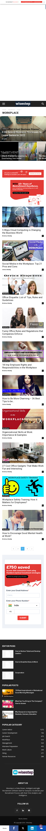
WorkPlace (11, 110)
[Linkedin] (23, 810)
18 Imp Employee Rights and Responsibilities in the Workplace (19, 366)
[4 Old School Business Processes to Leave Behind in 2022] (23, 128)
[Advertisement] (23, 28)
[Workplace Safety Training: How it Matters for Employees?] (23, 486)
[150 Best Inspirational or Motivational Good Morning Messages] (7, 693)
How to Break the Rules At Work (26, 662)
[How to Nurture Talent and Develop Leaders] (7, 654)
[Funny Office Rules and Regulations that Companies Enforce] (23, 318)
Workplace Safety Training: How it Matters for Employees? (19, 501)
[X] (23, 828)
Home (4, 110)
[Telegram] (29, 810)
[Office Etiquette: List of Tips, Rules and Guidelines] (23, 284)
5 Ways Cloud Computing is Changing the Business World (21, 231)
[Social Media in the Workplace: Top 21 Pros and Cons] (23, 250)
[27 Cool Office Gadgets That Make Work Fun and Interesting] (23, 452)
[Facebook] (17, 810)
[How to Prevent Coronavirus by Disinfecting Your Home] (18, 155)
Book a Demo (23, 819)
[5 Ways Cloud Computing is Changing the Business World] (23, 203)
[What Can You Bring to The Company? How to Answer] (7, 704)
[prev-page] (13, 549)
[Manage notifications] (41, 826)
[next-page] (32, 549)
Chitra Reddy (6, 269)
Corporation (19, 673)
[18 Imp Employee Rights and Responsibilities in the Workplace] (23, 351)
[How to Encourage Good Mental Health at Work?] (23, 520)
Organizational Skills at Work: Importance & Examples (17, 433)
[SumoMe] (41, 828)
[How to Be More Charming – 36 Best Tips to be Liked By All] (23, 385)
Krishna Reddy (7, 236)
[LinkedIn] (32, 828)
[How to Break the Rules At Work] (7, 665)
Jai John (4, 139)
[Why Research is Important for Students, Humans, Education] (7, 715)
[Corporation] (7, 675)
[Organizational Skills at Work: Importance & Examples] (23, 419)
